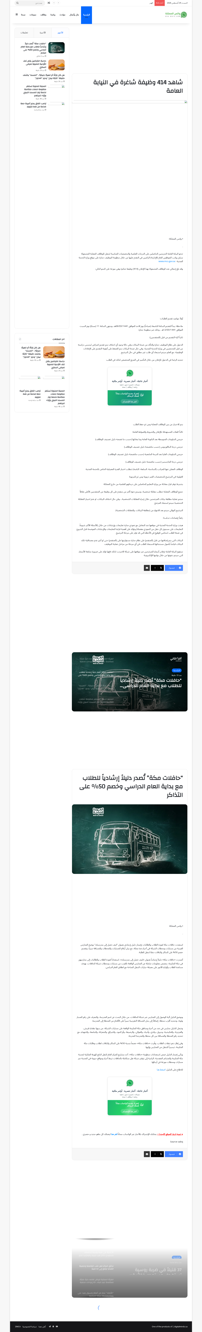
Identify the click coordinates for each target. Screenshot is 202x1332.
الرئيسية (86, 15)
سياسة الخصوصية (29, 1327)
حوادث (62, 15)
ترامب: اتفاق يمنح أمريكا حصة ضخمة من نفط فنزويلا (33, 105)
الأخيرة (43, 32)
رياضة (52, 15)
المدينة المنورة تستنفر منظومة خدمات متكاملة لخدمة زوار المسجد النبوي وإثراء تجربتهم (34, 91)
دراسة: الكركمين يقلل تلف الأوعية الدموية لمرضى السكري (34, 64)
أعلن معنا (42, 1327)
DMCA (18, 1327)
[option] (130, 681)
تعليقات (24, 32)
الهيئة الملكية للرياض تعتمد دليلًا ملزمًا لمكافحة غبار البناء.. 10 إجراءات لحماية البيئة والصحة (118, 3)
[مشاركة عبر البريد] (147, 568)
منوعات (33, 15)
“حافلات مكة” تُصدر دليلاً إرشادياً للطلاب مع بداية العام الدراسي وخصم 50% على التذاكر (33, 48)
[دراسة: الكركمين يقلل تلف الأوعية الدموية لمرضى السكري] (56, 65)
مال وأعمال (74, 15)
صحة (23, 15)
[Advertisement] (130, 48)
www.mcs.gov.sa (167, 261)
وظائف (43, 15)
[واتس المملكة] (176, 14)
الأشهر (60, 32)
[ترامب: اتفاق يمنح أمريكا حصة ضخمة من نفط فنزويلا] (56, 213)
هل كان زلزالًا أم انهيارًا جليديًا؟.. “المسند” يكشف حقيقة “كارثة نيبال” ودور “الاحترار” (152, 683)
